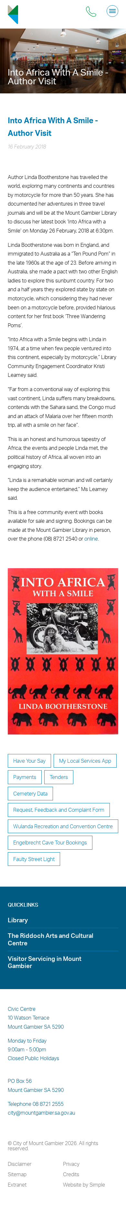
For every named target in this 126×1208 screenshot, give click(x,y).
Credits (71, 1174)
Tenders (59, 776)
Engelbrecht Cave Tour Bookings (50, 842)
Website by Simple (84, 1184)
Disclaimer (19, 1164)
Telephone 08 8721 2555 (36, 1104)
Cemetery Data (30, 793)
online (91, 538)
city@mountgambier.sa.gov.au (41, 1112)
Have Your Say (29, 760)
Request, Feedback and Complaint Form (58, 809)
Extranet (17, 1184)
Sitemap (17, 1174)
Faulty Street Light (34, 858)
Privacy (71, 1164)
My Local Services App (85, 760)
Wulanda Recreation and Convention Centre (63, 826)
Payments (24, 776)
